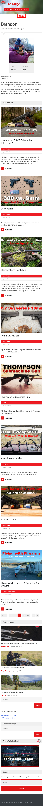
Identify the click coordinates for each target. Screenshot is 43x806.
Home (2, 29)
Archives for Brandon (12, 29)
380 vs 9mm (7, 208)
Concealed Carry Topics (9, 591)
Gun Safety (5, 464)
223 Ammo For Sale (8, 715)
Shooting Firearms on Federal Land (12, 668)
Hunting (3, 695)
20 (11, 615)
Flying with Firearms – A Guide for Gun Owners (20, 584)
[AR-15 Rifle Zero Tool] (20, 766)
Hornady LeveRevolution (13, 269)
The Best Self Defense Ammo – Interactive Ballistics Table (19, 644)
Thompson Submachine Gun (15, 396)
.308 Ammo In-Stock (8, 718)
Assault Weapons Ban (12, 458)
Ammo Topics (6, 149)
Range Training (5, 671)
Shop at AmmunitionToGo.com (17, 9)
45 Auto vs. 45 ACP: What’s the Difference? (16, 141)
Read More (8, 168)
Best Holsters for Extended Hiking (12, 692)
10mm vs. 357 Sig (10, 335)
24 (28, 615)
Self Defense (6, 403)
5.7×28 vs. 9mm (9, 519)
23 (24, 615)
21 (15, 615)
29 (33, 615)
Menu (21, 16)
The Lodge (13, 4)
